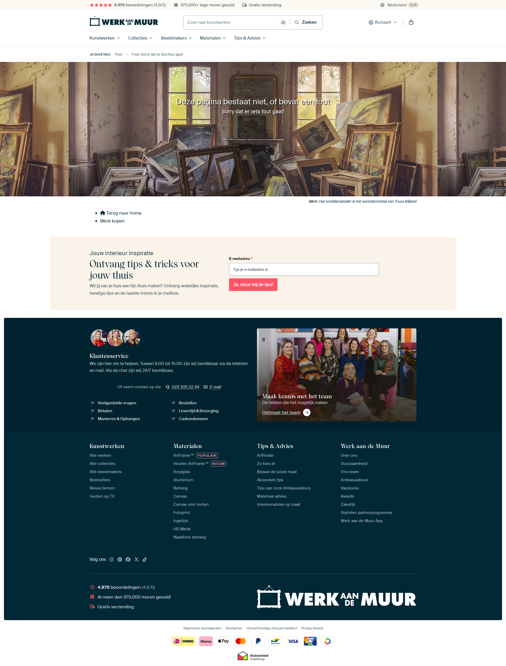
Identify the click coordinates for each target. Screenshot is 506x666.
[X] (136, 560)
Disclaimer (234, 628)
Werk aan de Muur (365, 446)
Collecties (137, 38)
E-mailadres (240, 258)
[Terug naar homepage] (124, 21)
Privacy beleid (312, 628)
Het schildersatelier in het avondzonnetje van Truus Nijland (367, 201)
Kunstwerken (102, 38)
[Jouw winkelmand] (411, 22)
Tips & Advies (247, 38)
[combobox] (230, 22)
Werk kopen (112, 221)
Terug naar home (123, 213)
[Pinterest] (120, 560)
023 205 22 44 (185, 387)
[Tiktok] (145, 560)
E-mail (215, 387)
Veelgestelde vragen (117, 403)
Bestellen (188, 403)
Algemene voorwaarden (202, 628)
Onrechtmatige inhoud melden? (271, 628)
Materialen (210, 38)
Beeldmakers (174, 38)
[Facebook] (128, 560)
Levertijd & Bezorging (198, 411)
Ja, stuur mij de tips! (253, 284)
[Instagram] (111, 560)
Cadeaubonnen (193, 418)
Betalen (105, 411)
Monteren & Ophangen (119, 418)
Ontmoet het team (281, 412)
